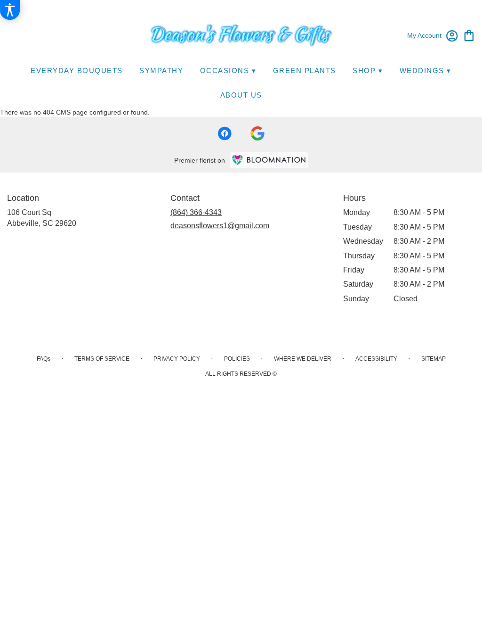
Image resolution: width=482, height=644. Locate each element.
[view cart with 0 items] (469, 35)
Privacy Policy (176, 358)
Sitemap (433, 358)
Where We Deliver (302, 358)
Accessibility (376, 358)
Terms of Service (101, 358)
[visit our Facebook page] (224, 133)
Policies (237, 358)
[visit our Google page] (257, 133)
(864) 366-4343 (196, 212)
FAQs (43, 358)
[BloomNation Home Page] (269, 160)
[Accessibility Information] (10, 10)
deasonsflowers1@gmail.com (219, 226)
